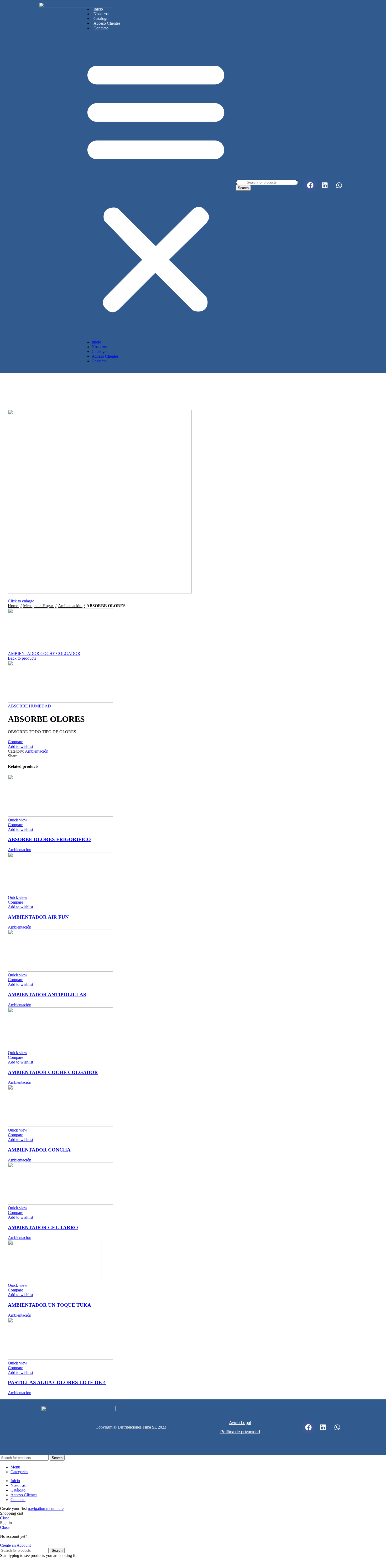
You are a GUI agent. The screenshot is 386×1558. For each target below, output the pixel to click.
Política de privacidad (240, 1431)
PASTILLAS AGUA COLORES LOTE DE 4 (57, 1382)
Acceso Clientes (106, 23)
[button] (156, 185)
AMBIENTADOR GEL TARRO (43, 1227)
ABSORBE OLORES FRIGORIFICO (49, 839)
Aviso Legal (240, 1422)
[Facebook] (310, 185)
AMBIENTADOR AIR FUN (38, 917)
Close (4, 1518)
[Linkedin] (324, 185)
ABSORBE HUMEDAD (29, 706)
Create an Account (15, 1545)
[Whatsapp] (339, 185)
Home (13, 605)
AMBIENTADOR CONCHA (39, 1150)
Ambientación (70, 605)
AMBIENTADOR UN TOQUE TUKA (49, 1305)
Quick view (17, 820)
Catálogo (100, 18)
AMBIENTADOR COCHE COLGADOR (44, 653)
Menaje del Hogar (38, 605)
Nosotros (100, 14)
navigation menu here (46, 1508)
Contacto (100, 28)
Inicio (98, 9)
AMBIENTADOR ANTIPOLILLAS (47, 994)
